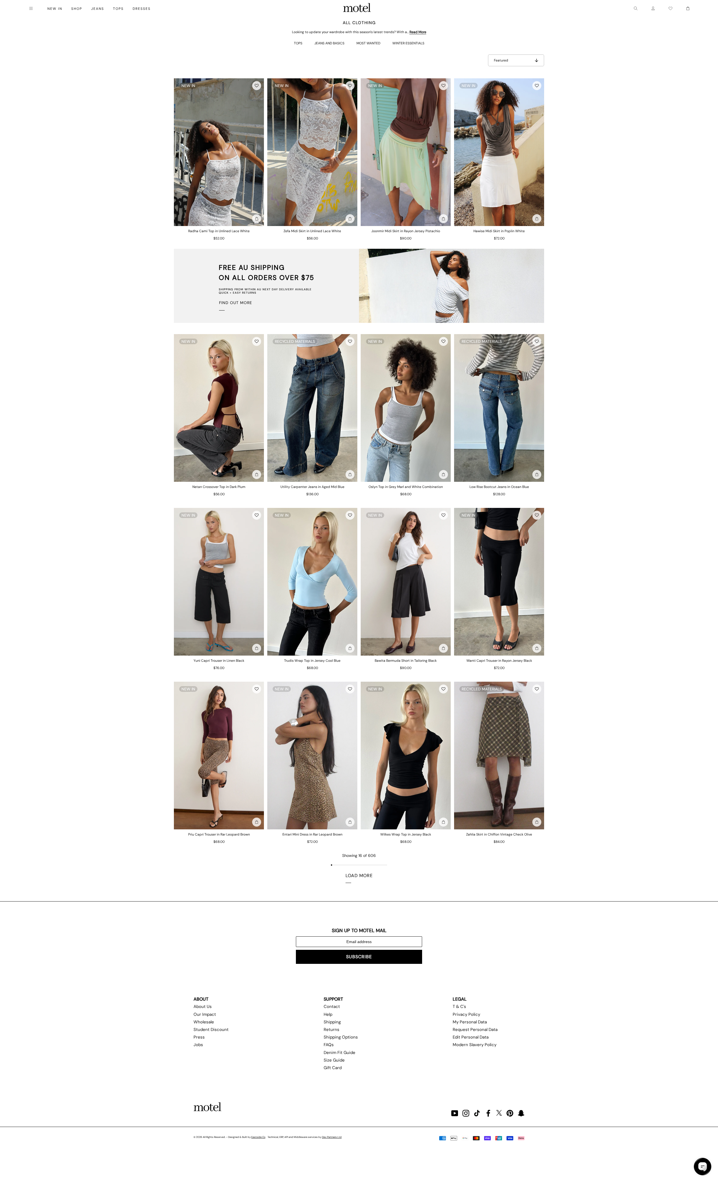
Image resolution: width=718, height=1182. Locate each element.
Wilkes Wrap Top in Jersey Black (405, 834)
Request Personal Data (475, 1029)
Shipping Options (341, 1037)
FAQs (329, 1045)
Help (328, 1014)
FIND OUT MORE (235, 302)
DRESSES (142, 8)
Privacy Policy (466, 1014)
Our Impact (205, 1014)
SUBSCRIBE (359, 957)
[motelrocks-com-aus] (357, 8)
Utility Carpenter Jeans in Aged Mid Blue (312, 487)
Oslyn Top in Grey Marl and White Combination (406, 487)
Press (199, 1037)
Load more (359, 875)
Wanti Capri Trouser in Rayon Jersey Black (499, 660)
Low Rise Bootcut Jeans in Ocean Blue (499, 487)
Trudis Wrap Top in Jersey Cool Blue (312, 660)
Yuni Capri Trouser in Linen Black (219, 660)
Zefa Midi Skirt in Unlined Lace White (312, 231)
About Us (203, 1006)
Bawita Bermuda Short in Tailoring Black (406, 660)
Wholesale (204, 1022)
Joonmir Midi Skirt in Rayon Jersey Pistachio (405, 231)
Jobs (198, 1045)
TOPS (298, 43)
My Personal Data (470, 1022)
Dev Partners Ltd (332, 1137)
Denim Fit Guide (339, 1052)
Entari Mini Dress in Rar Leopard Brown (312, 834)
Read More (417, 32)
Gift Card (333, 1068)
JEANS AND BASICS (329, 43)
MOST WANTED (368, 43)
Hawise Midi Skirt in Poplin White (499, 231)
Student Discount (211, 1029)
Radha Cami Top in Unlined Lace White (219, 231)
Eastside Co (258, 1137)
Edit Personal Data (471, 1037)
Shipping (332, 1022)
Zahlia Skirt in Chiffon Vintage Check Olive (499, 834)
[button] (256, 85)
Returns (331, 1029)
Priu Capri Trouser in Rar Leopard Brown (219, 834)
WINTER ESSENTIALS (408, 43)
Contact (332, 1006)
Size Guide (334, 1060)
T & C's (459, 1006)
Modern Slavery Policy (474, 1045)
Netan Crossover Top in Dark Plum (218, 487)
